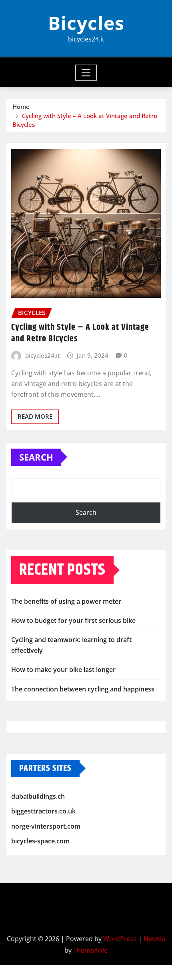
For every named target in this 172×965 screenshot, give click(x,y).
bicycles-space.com (40, 841)
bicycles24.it (42, 355)
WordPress (120, 938)
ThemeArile (90, 950)
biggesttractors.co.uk (43, 811)
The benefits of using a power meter (66, 601)
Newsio (155, 938)
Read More (35, 416)
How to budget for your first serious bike (73, 620)
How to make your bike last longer (63, 669)
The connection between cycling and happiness (82, 689)
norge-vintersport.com (45, 826)
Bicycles (86, 22)
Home (21, 106)
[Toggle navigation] (86, 73)
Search (36, 457)
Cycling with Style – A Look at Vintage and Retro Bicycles (80, 333)
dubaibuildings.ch (38, 796)
